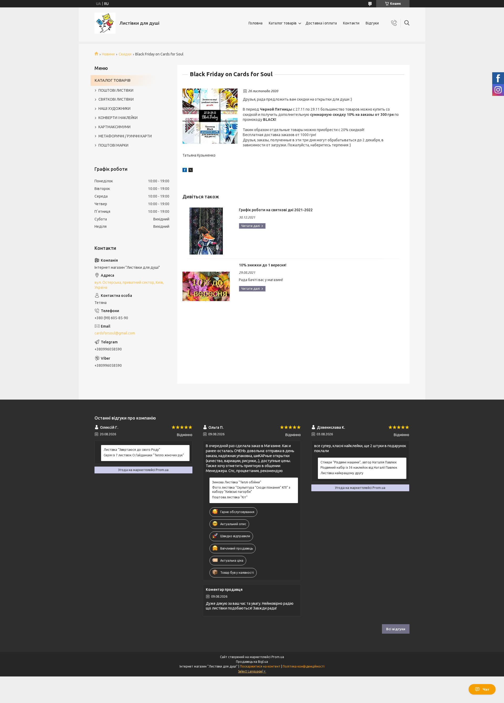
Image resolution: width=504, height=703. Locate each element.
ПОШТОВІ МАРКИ (113, 145)
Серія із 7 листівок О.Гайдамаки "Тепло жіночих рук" (144, 455)
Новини (108, 54)
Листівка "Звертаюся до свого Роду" (132, 449)
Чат (486, 689)
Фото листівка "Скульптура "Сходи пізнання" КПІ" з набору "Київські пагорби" (251, 489)
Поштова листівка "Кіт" (230, 497)
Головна (255, 23)
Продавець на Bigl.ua (252, 661)
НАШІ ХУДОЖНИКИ (114, 108)
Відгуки (372, 23)
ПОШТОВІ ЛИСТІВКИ (115, 90)
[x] (190, 171)
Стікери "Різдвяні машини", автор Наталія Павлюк (359, 462)
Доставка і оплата (321, 23)
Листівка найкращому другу (342, 473)
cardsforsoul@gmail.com (114, 333)
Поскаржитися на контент (260, 666)
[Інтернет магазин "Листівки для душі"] (105, 23)
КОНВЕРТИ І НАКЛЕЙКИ (118, 118)
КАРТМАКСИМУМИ (114, 127)
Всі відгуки (395, 629)
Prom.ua (277, 657)
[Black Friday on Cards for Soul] (210, 116)
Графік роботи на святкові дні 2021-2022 (276, 210)
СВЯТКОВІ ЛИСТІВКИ (116, 99)
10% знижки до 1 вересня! (262, 265)
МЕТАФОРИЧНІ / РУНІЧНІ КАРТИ (125, 136)
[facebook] (184, 171)
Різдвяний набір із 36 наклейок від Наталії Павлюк (359, 467)
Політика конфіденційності (303, 666)
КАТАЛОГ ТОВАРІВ (112, 80)
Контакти (351, 23)
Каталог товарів (283, 23)
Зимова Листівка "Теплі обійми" (236, 482)
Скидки (125, 54)
